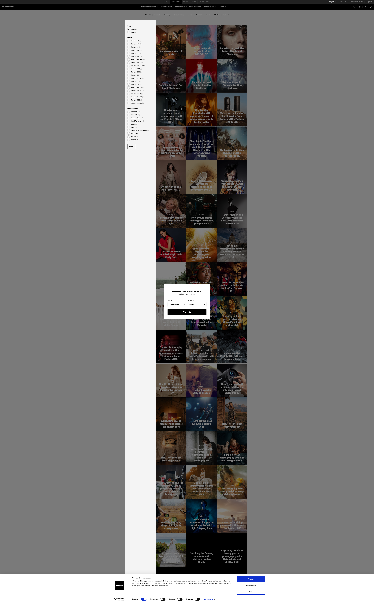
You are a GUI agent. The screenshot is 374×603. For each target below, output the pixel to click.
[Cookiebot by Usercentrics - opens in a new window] (119, 599)
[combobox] (177, 304)
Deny (251, 592)
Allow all (251, 579)
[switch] (162, 599)
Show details (208, 599)
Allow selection (251, 585)
